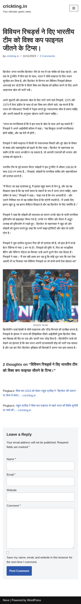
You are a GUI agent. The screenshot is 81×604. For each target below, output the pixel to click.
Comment (14, 505)
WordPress (34, 600)
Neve (6, 600)
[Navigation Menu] (73, 8)
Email (11, 474)
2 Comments (47, 56)
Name (11, 459)
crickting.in (12, 56)
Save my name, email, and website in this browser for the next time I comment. (39, 560)
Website (12, 490)
